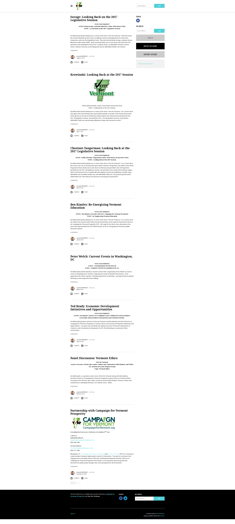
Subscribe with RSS (146, 64)
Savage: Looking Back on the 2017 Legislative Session (93, 18)
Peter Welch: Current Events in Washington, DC (101, 258)
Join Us (150, 38)
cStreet (162, 516)
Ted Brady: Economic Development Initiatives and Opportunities (94, 308)
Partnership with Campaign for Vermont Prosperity (99, 412)
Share (86, 62)
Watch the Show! (150, 46)
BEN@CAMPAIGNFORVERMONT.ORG (82, 440)
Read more (74, 50)
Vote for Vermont (113, 454)
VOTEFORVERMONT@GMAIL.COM (81, 448)
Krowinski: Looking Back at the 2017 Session (101, 74)
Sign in (72, 513)
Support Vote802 (150, 54)
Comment (76, 62)
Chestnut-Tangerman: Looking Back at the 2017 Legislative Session (100, 150)
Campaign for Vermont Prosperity (93, 454)
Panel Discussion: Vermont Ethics (94, 358)
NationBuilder (160, 513)
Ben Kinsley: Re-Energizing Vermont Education (95, 206)
